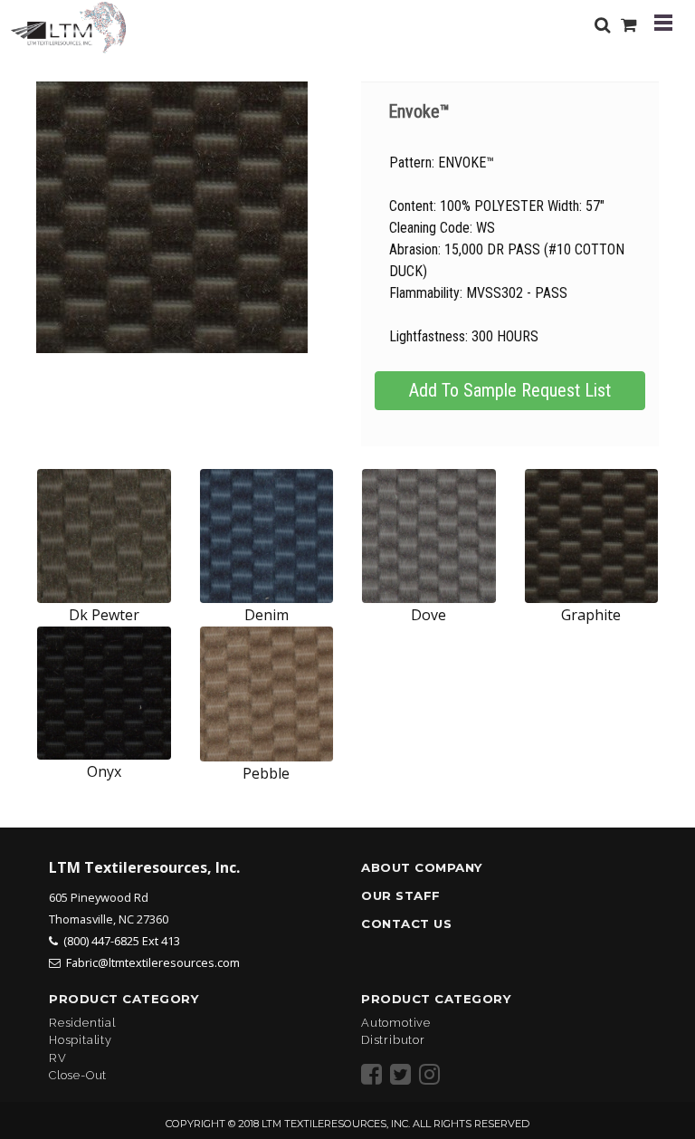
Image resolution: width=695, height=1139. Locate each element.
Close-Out (78, 1075)
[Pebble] (267, 694)
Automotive (396, 1022)
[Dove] (429, 536)
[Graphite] (592, 536)
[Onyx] (104, 693)
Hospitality (80, 1040)
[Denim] (267, 536)
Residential (82, 1022)
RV (58, 1058)
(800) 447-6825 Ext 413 (121, 941)
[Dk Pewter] (104, 536)
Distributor (393, 1040)
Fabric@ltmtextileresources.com (153, 962)
